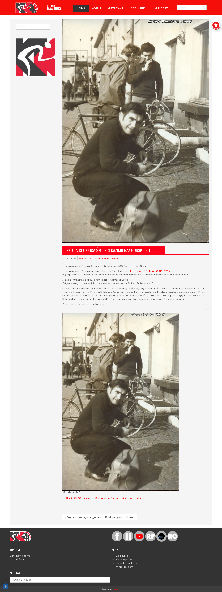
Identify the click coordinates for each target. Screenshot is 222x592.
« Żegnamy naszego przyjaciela (83, 517)
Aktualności (96, 258)
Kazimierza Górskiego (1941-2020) (150, 271)
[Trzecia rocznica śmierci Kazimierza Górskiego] (135, 131)
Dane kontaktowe (20, 555)
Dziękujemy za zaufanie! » (120, 517)
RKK (96, 498)
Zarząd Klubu (17, 559)
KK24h (78, 498)
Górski (69, 498)
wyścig (138, 498)
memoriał (88, 498)
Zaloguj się (122, 555)
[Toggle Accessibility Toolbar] (216, 25)
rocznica (105, 498)
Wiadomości (111, 258)
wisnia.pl (116, 589)
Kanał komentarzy (126, 563)
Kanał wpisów (124, 559)
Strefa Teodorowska (122, 498)
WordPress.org (124, 566)
